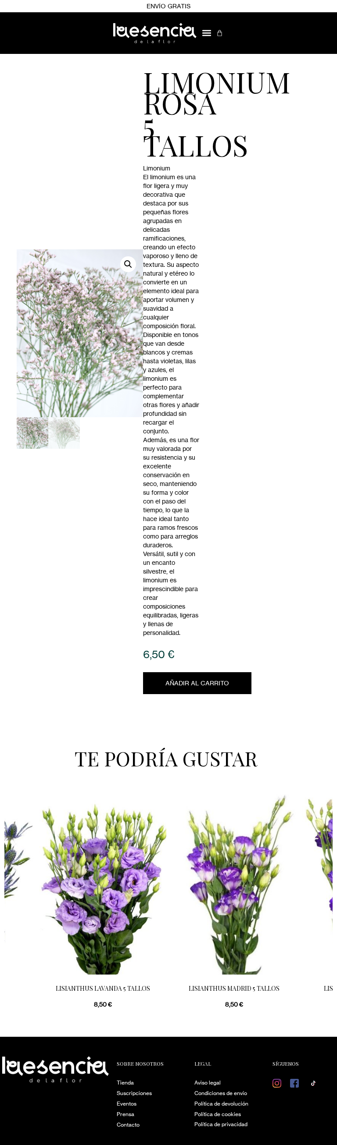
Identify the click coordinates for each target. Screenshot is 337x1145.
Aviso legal (207, 1082)
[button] (206, 33)
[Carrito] (220, 33)
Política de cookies (217, 1114)
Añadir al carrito (197, 683)
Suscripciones (134, 1093)
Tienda (125, 1082)
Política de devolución (221, 1103)
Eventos (126, 1103)
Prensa (125, 1114)
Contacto (128, 1124)
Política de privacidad (220, 1124)
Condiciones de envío (220, 1093)
